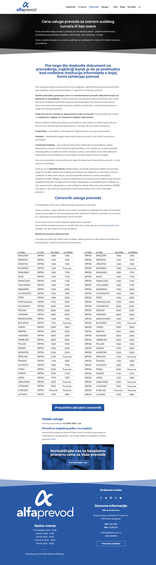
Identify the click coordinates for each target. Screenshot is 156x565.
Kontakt (131, 7)
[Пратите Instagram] (111, 498)
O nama (82, 7)
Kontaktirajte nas (78, 462)
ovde (53, 439)
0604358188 (111, 536)
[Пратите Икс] (116, 498)
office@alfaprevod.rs (111, 532)
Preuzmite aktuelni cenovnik (78, 407)
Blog (122, 7)
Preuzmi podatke (111, 543)
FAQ (115, 7)
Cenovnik (93, 7)
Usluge (104, 7)
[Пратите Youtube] (121, 498)
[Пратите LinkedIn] (106, 498)
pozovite (111, 225)
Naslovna (70, 7)
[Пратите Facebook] (101, 498)
